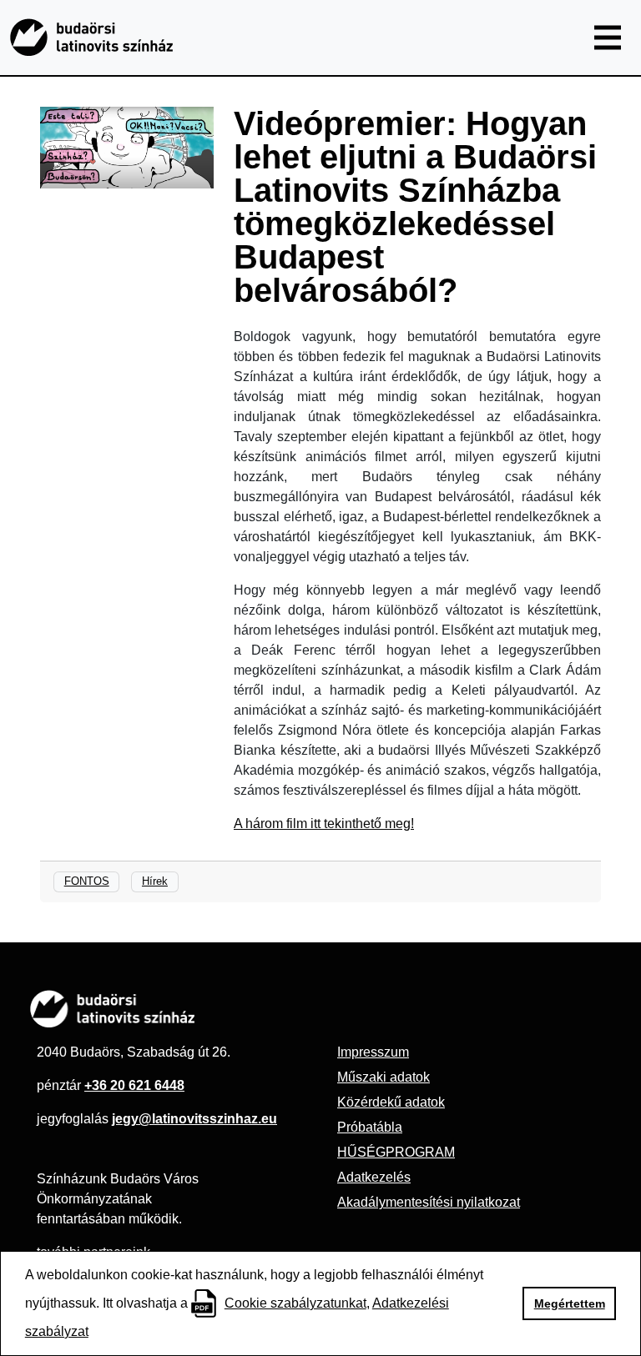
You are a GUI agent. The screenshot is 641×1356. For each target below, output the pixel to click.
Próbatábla (369, 1127)
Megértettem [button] (569, 1303)
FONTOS (86, 881)
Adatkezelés (374, 1177)
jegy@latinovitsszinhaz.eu (194, 1119)
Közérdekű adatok (391, 1102)
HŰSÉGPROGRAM (396, 1152)
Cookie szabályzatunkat (295, 1303)
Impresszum (373, 1052)
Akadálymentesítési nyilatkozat (428, 1202)
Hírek (155, 881)
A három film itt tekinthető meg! (324, 823)
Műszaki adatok (383, 1077)
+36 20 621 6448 (134, 1085)
